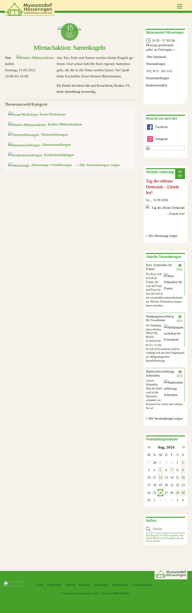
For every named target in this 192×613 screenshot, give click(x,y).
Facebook (161, 127)
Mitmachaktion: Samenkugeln (69, 47)
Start (40, 585)
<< (148, 447)
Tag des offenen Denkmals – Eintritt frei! (162, 186)
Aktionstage (40, 165)
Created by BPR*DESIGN (115, 593)
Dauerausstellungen (56, 144)
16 (183, 477)
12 (160, 477)
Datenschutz (120, 585)
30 (183, 493)
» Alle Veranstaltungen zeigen (98, 165)
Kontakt (84, 585)
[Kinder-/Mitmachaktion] (34, 58)
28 (154, 462)
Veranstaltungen (156, 64)
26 (160, 493)
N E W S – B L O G (159, 71)
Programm (54, 585)
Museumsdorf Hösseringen (77, 593)
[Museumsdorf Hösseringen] (30, 14)
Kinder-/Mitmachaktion (65, 124)
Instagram (161, 139)
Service (70, 585)
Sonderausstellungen (59, 155)
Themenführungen (54, 134)
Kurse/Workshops (53, 114)
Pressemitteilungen (157, 78)
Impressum (101, 585)
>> (183, 447)
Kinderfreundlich (156, 85)
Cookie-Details (142, 585)
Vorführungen (62, 165)
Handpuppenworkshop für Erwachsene (160, 318)
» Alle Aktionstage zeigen (161, 236)
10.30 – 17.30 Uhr (163, 40)
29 (177, 493)
